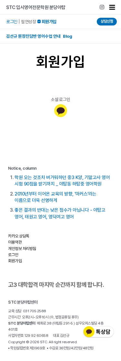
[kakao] (61, 111)
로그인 (11, 21)
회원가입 (15, 260)
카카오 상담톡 (18, 236)
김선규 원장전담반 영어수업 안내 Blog (39, 36)
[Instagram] (102, 7)
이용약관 (15, 242)
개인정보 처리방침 (22, 248)
